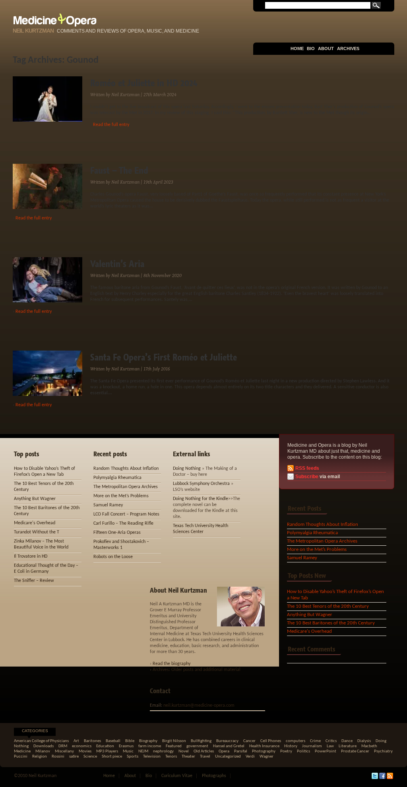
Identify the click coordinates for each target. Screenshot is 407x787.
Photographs (214, 775)
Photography (263, 751)
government (197, 746)
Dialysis (364, 741)
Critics (331, 741)
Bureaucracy (227, 741)
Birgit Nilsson (174, 741)
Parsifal (240, 751)
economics (81, 746)
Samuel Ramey (302, 557)
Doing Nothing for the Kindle (200, 498)
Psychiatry (383, 751)
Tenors (171, 756)
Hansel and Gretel (228, 746)
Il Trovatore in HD (30, 556)
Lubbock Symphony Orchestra (201, 483)
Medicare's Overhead (309, 631)
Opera (224, 751)
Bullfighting (201, 741)
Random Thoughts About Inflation (322, 524)
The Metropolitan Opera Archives (322, 541)
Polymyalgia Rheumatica (312, 532)
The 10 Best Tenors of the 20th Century (328, 606)
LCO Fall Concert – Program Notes (126, 514)
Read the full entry (111, 124)
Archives (348, 48)
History (290, 746)
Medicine (22, 751)
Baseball (113, 741)
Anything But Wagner (309, 614)
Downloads (43, 746)
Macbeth (369, 746)
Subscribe (306, 476)
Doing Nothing (187, 468)
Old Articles (204, 751)
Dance (347, 741)
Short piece (112, 756)
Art (76, 741)
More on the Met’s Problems (317, 549)
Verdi (250, 756)
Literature (348, 746)
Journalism (312, 746)
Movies (85, 751)
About (326, 48)
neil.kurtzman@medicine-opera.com (199, 705)
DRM (62, 746)
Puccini (20, 756)
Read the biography (171, 663)
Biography (148, 741)
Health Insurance (264, 746)
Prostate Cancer (355, 751)
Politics (303, 751)
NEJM (143, 751)
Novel (183, 751)
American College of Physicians (41, 741)
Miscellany (64, 751)
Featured (174, 746)
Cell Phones (270, 741)
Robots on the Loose (113, 556)
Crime (315, 741)
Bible (129, 741)
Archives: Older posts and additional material (196, 669)
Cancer (249, 741)
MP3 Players (107, 751)
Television (152, 756)
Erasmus (126, 746)
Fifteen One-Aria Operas (117, 532)
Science (90, 756)
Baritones (92, 741)
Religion (39, 756)
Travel (205, 756)
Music (128, 751)
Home (297, 48)
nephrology (163, 751)
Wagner (266, 756)
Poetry (286, 751)
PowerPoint (325, 751)
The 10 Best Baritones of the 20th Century (331, 623)
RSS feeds (307, 468)
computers (295, 741)
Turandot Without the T (36, 532)
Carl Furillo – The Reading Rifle (123, 523)
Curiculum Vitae (176, 775)
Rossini (58, 756)
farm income (149, 746)
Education (105, 746)
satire (74, 756)
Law (330, 746)
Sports (132, 756)
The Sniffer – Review (34, 580)
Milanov (42, 751)
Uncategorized (228, 756)
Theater (188, 756)
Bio (311, 48)
